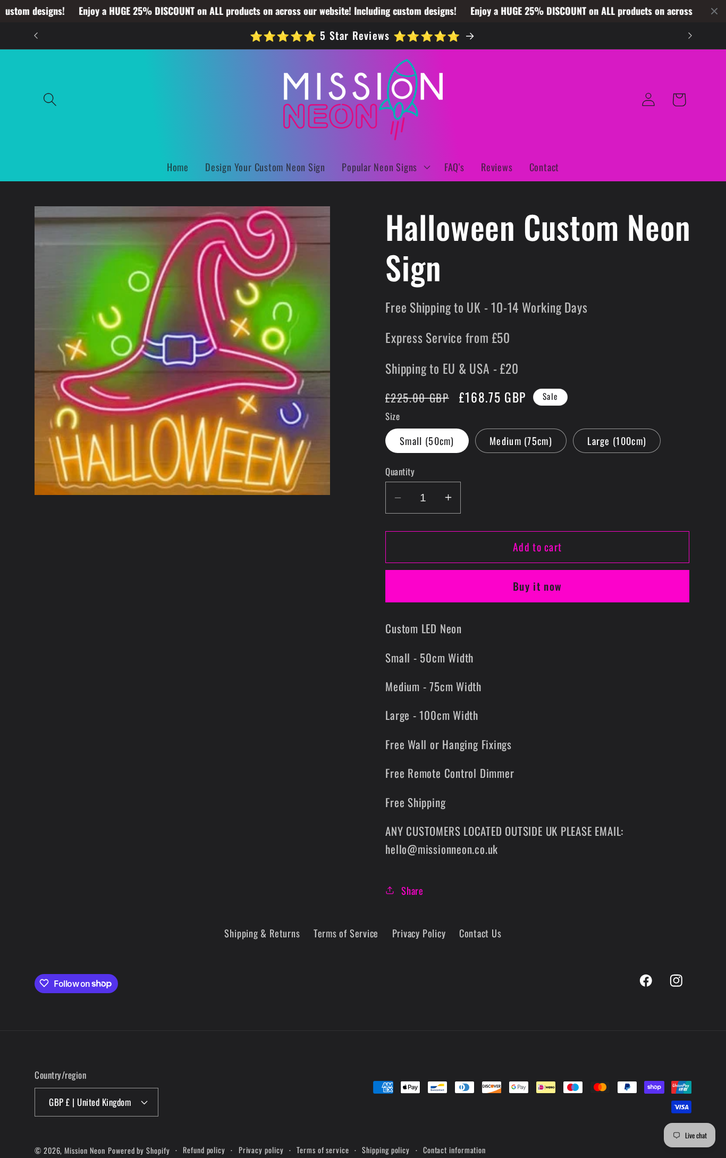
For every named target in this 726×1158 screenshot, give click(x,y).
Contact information (454, 1149)
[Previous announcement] (36, 35)
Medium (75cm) (520, 440)
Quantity (400, 471)
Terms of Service (346, 933)
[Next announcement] (690, 35)
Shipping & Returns (262, 933)
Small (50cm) (427, 440)
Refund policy (204, 1149)
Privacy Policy (419, 933)
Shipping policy (386, 1149)
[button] (50, 100)
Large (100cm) (616, 440)
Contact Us (480, 933)
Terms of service (323, 1149)
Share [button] (412, 890)
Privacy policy (261, 1149)
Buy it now (537, 586)
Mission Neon (84, 1149)
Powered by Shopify (139, 1149)
